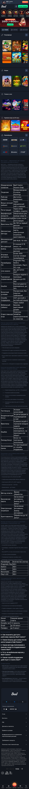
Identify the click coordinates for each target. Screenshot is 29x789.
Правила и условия (7, 730)
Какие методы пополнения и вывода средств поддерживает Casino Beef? (13, 647)
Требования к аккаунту (8, 740)
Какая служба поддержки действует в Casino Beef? (12, 659)
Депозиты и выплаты (8, 726)
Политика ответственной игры (10, 744)
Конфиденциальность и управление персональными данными (12, 735)
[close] (1, 2)
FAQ (3, 722)
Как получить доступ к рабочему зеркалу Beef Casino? (13, 636)
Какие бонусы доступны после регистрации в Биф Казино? (13, 641)
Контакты (4, 718)
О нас (3, 714)
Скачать (25, 2)
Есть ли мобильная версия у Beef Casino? (12, 653)
